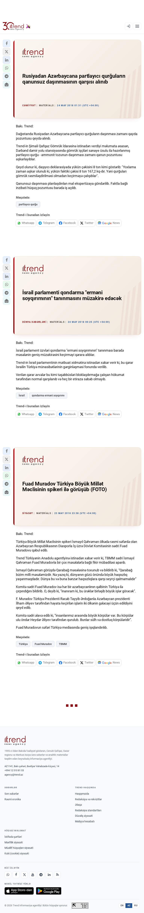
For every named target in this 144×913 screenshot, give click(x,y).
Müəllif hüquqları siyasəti (18, 847)
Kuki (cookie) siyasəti (16, 853)
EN (122, 905)
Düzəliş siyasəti (84, 815)
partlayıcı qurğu (28, 204)
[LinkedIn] (49, 874)
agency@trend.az (13, 774)
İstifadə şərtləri (13, 836)
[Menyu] (137, 26)
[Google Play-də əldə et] (48, 891)
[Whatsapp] (7, 874)
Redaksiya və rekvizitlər (88, 799)
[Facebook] (16, 874)
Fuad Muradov (43, 644)
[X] (24, 874)
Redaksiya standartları (88, 810)
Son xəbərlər (11, 793)
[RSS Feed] (57, 874)
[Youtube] (32, 874)
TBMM (63, 644)
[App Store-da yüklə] (19, 891)
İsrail (22, 395)
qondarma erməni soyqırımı (48, 395)
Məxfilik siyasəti (13, 842)
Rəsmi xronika (12, 799)
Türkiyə (23, 644)
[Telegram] (41, 874)
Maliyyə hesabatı (84, 821)
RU (135, 905)
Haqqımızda (82, 793)
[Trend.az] (17, 26)
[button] (6, 43)
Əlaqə (78, 804)
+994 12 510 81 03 (14, 770)
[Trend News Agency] (15, 740)
